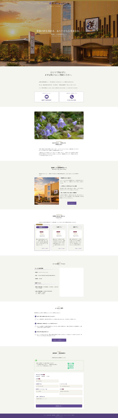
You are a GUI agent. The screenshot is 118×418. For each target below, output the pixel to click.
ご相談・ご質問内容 (39, 396)
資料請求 (38, 376)
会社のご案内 (49, 415)
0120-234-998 (71, 100)
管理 (73, 415)
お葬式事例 (57, 415)
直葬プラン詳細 (78, 248)
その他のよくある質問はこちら (58, 340)
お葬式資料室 (53, 415)
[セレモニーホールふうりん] (59, 3)
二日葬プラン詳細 (44, 248)
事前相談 (43, 376)
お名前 (37, 378)
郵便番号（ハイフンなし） (40, 389)
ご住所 (61, 389)
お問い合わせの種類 (39, 374)
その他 (48, 376)
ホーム (45, 415)
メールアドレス (62, 383)
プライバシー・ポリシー (63, 415)
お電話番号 (38, 383)
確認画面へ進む (58, 405)
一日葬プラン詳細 (61, 248)
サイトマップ (69, 415)
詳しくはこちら (71, 203)
